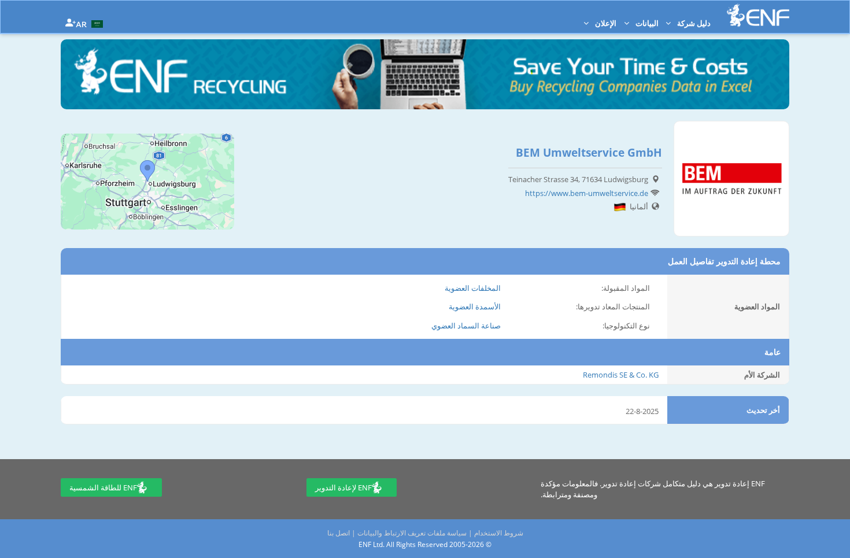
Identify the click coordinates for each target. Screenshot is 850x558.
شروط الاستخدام (498, 533)
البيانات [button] (646, 23)
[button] (91, 23)
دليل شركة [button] (693, 23)
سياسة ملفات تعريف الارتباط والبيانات (412, 533)
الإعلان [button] (604, 23)
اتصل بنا (338, 533)
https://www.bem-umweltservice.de (586, 193)
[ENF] (758, 15)
